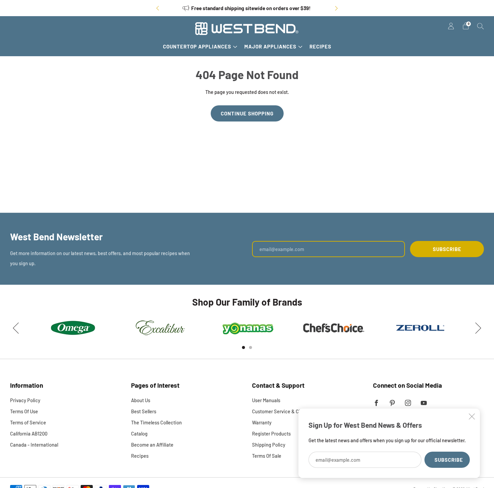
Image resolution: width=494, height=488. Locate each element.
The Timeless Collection (156, 422)
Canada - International (34, 445)
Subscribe (449, 460)
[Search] (480, 26)
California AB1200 (28, 433)
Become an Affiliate (152, 445)
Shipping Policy (268, 445)
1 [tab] (243, 347)
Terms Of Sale (266, 456)
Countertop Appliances (197, 46)
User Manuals (266, 400)
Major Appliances (270, 46)
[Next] (336, 8)
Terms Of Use (24, 411)
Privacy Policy (25, 400)
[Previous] (157, 8)
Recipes (320, 46)
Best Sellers (143, 411)
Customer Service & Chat (279, 411)
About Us (140, 400)
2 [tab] (250, 347)
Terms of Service (28, 422)
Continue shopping (247, 113)
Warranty (262, 422)
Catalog (139, 433)
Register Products (271, 433)
